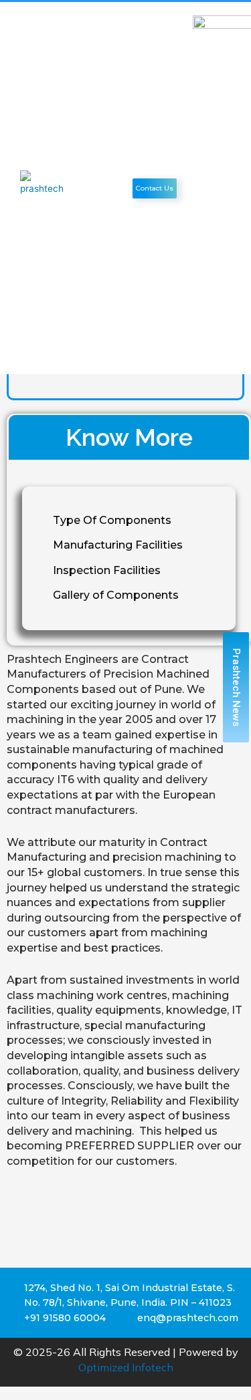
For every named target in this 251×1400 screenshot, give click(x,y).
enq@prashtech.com (187, 1318)
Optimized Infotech (125, 1367)
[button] (116, 188)
